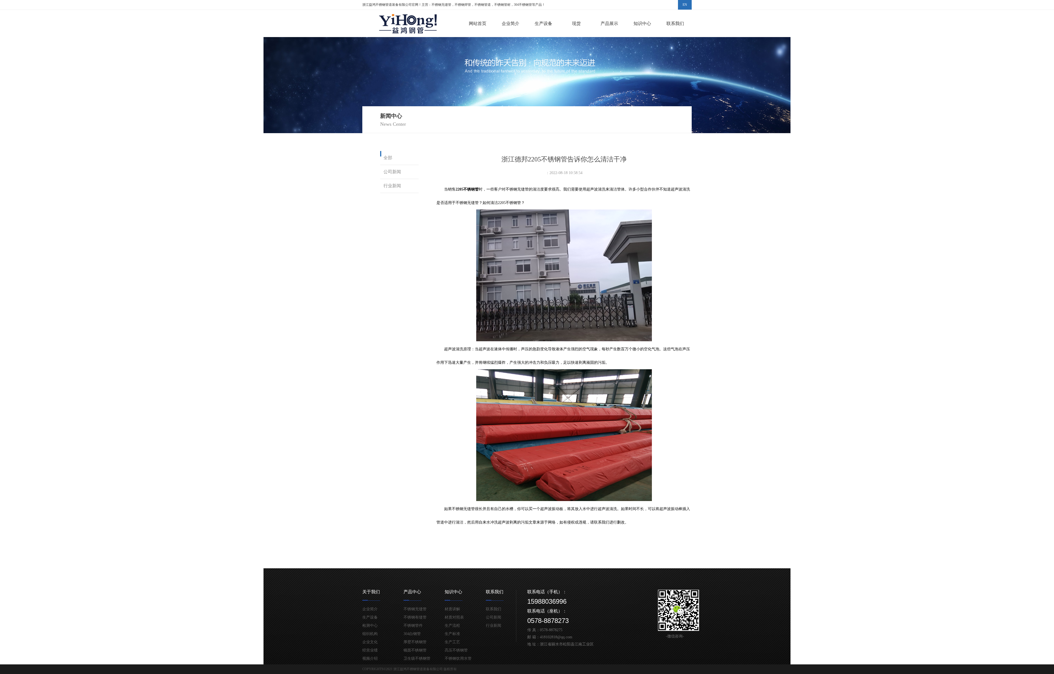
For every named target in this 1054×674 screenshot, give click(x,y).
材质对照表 (454, 617)
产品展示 (609, 23)
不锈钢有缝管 (415, 617)
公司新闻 (392, 171)
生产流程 (452, 625)
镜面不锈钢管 (415, 650)
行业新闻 (392, 185)
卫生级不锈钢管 (416, 658)
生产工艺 (452, 642)
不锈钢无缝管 (415, 609)
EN (685, 5)
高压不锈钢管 (456, 650)
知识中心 (642, 23)
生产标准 (452, 634)
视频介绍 (370, 658)
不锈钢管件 (413, 625)
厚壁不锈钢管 (415, 642)
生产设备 (543, 23)
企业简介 (510, 23)
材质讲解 (452, 609)
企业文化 (370, 642)
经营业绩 (370, 650)
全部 (387, 157)
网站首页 (477, 23)
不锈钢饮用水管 (458, 658)
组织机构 (370, 634)
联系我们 (675, 23)
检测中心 (370, 625)
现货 (576, 23)
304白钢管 (412, 634)
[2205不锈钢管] (564, 339)
